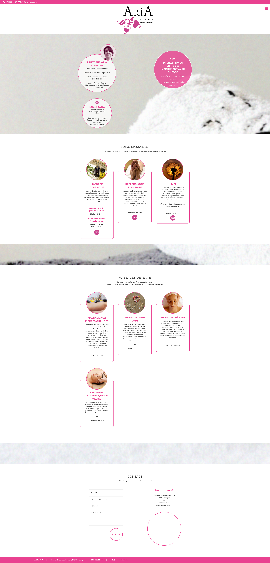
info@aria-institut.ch (164, 505)
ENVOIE (116, 534)
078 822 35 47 (11, 2)
